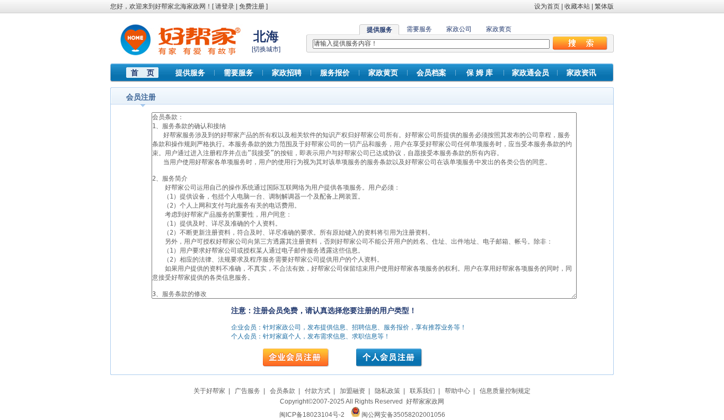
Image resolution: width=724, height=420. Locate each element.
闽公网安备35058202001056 (403, 414)
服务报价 (335, 72)
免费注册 (251, 6)
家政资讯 (581, 72)
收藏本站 (577, 6)
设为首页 (547, 6)
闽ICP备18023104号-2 (312, 414)
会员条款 (282, 391)
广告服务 (247, 391)
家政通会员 (530, 72)
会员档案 (431, 72)
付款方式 (317, 391)
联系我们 (422, 391)
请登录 (224, 6)
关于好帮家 (209, 391)
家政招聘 (287, 72)
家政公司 (459, 29)
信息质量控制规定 (505, 391)
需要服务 (419, 29)
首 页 (142, 72)
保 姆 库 (479, 72)
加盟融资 (352, 391)
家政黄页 (498, 29)
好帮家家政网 (425, 401)
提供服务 (190, 72)
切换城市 (266, 49)
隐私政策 (387, 391)
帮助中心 (457, 391)
